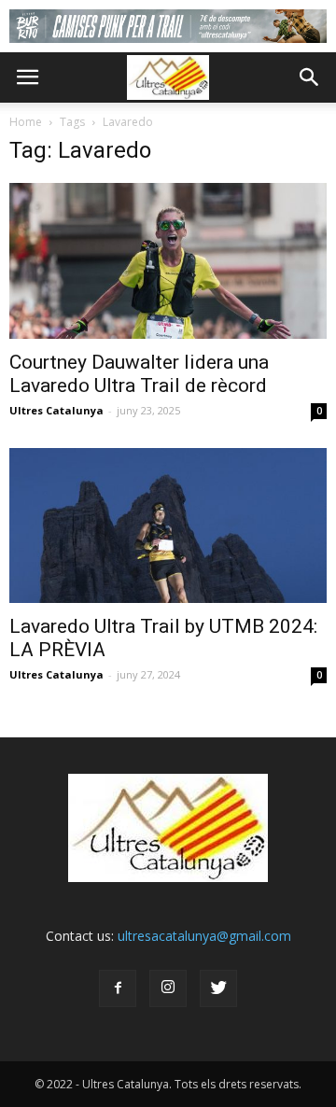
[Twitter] (218, 988)
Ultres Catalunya (56, 410)
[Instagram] (168, 988)
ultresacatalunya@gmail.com (204, 936)
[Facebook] (117, 988)
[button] (310, 77)
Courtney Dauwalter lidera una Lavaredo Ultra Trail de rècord (139, 374)
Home (25, 122)
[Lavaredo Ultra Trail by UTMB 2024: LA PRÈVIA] (168, 525)
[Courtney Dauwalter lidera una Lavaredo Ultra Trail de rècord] (168, 260)
